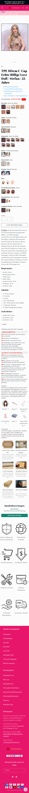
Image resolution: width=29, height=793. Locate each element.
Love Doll (6, 651)
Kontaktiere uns (8, 675)
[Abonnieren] (24, 770)
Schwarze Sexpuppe (10, 659)
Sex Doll (6, 643)
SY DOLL (4, 230)
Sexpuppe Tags (8, 704)
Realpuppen (12, 790)
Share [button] (5, 324)
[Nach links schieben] (11, 62)
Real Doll (6, 647)
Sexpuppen (7, 634)
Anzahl (3, 215)
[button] (2, 8)
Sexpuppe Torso (8, 655)
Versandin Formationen (11, 688)
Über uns (6, 679)
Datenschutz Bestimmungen (12, 692)
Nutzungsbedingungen (11, 696)
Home (3, 12)
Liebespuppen (8, 638)
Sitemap (6, 700)
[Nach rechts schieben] (18, 62)
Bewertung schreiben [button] (14, 515)
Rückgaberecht (8, 684)
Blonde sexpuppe (9, 663)
